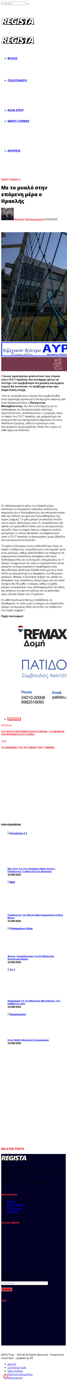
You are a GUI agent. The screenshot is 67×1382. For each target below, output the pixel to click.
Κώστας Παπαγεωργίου (29, 219)
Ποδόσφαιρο (17, 80)
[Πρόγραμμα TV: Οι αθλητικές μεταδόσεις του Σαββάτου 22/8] (30, 983)
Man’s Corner (18, 121)
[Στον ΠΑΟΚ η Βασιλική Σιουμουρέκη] (30, 1025)
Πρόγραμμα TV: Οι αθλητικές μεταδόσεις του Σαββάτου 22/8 (33, 1002)
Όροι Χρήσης (15, 1371)
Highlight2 (14, 719)
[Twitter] (2, 1236)
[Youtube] (2, 1251)
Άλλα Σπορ (15, 110)
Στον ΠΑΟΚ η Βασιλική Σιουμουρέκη (28, 1039)
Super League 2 (10, 179)
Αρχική (11, 1364)
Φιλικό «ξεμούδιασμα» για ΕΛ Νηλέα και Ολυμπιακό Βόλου (30, 957)
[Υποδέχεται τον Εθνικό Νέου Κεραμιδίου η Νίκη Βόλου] (30, 896)
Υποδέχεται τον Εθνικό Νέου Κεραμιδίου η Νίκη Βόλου (35, 916)
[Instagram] (2, 1243)
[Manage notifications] (5, 1376)
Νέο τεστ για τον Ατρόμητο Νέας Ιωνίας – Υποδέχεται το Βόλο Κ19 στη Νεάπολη (31, 870)
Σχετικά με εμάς (16, 1367)
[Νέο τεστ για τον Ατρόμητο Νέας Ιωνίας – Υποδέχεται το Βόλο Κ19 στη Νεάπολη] (30, 848)
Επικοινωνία (14, 1378)
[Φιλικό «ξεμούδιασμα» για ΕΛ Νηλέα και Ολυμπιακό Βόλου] (30, 940)
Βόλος (12, 58)
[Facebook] (2, 1229)
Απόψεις (13, 150)
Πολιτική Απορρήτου (20, 1374)
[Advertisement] (33, 467)
